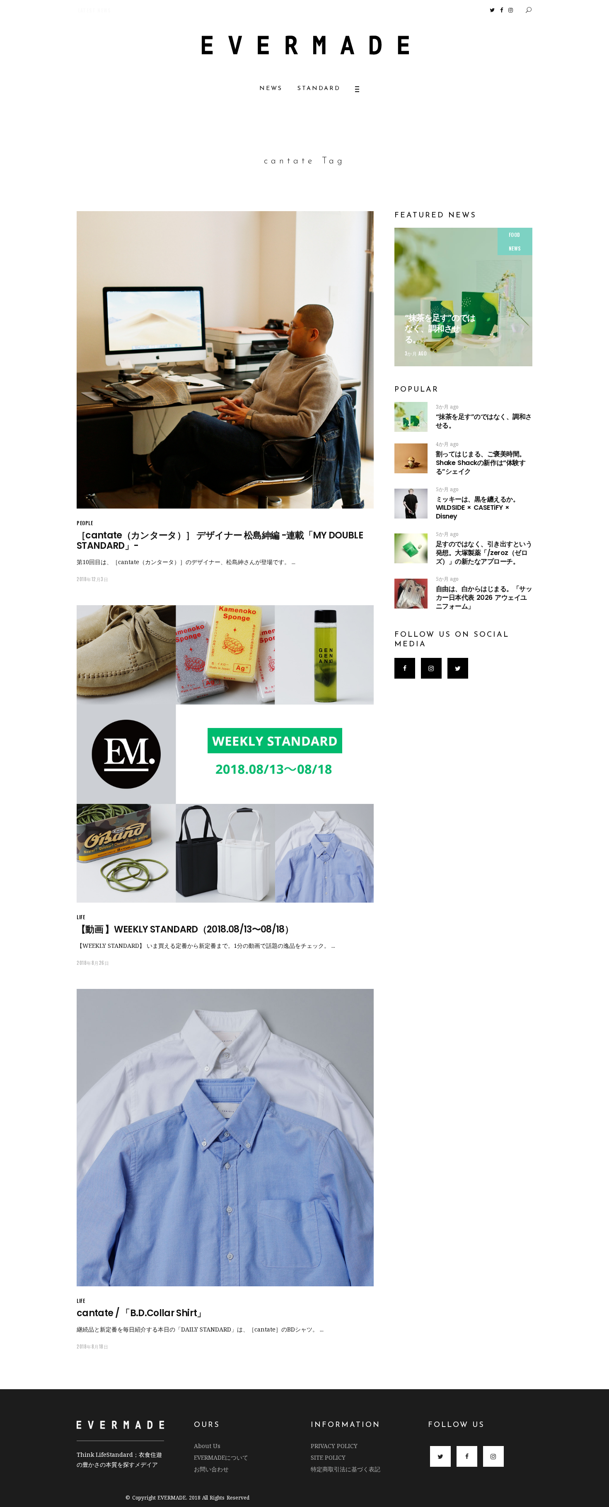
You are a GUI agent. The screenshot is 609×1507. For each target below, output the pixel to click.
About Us (207, 1446)
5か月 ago (447, 489)
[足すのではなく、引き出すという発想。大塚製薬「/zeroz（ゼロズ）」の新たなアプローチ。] (411, 548)
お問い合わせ (211, 1469)
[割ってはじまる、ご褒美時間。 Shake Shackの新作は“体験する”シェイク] (411, 458)
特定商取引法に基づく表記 (345, 1469)
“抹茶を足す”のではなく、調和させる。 (440, 328)
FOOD (514, 234)
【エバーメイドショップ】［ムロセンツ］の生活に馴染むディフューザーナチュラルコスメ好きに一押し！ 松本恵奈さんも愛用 (201, 10)
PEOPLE (85, 522)
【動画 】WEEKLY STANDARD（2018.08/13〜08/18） (185, 929)
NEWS (515, 248)
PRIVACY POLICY (334, 1446)
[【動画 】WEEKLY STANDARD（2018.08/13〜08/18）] (225, 754)
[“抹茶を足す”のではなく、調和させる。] (463, 297)
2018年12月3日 (93, 579)
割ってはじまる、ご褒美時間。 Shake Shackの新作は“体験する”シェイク (506, 462)
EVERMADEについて (221, 1457)
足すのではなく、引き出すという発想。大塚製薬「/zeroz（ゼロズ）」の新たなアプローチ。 (484, 552)
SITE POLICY (328, 1457)
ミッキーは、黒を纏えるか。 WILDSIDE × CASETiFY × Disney (478, 507)
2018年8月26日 (93, 962)
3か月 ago (416, 353)
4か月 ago (447, 444)
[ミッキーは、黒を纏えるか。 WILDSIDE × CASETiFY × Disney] (411, 504)
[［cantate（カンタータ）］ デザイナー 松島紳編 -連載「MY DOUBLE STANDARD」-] (225, 360)
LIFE (81, 916)
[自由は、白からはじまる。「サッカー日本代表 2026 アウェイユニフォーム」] (411, 594)
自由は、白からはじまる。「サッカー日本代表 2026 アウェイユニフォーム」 (484, 597)
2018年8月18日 (93, 1346)
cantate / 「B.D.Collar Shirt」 (141, 1313)
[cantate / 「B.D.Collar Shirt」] (225, 1137)
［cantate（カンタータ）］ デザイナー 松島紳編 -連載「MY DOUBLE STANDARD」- (220, 540)
